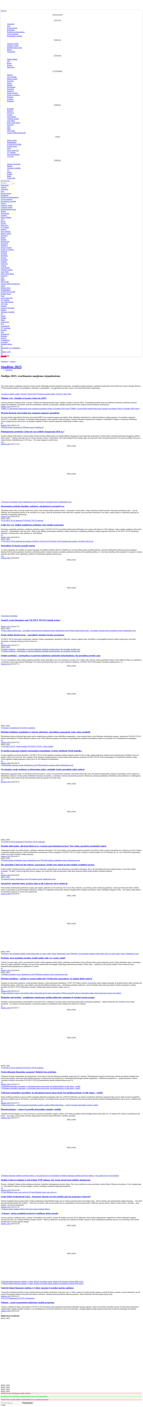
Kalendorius (5, 326)
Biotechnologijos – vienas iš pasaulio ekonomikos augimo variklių (31, 1109)
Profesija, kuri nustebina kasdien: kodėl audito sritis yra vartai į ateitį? (33, 958)
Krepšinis (10, 109)
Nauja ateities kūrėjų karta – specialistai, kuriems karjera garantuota (32, 635)
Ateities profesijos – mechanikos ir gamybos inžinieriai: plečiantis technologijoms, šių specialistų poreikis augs (50, 655)
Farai (9, 148)
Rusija (9, 63)
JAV (8, 61)
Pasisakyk (10, 89)
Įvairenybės (11, 178)
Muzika (9, 166)
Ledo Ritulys (11, 117)
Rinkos (9, 50)
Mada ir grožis (12, 79)
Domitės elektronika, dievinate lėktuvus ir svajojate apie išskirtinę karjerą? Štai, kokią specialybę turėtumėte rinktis (53, 846)
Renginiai (10, 101)
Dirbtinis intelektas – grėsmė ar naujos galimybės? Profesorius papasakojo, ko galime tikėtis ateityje (46, 978)
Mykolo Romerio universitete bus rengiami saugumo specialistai (30, 413)
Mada (9, 176)
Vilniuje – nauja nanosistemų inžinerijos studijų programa (27, 1302)
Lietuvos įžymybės (13, 164)
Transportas (11, 52)
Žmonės (57, 160)
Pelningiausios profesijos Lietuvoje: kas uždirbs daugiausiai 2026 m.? (32, 431)
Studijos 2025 (6, 407)
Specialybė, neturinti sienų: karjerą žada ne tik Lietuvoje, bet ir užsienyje (34, 883)
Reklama (4, 336)
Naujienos (4, 361)
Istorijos (10, 75)
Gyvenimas (57, 71)
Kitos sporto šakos (13, 123)
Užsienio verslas (13, 46)
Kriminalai (11, 30)
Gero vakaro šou (13, 150)
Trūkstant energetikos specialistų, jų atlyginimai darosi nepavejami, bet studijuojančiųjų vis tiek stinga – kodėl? (52, 1093)
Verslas (57, 40)
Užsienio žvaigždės (14, 168)
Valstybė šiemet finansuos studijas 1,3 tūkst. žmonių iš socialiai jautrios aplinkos (37, 1288)
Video (57, 137)
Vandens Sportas (13, 119)
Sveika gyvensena (13, 95)
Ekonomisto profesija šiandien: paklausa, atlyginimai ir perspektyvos (32, 506)
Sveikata (10, 99)
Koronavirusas (12, 28)
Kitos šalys (11, 67)
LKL (9, 127)
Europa (9, 65)
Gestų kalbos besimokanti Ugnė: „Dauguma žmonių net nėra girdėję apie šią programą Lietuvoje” (46, 1196)
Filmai (9, 172)
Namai (9, 83)
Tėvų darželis (12, 77)
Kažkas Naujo (12, 146)
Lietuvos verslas (12, 44)
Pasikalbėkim (11, 142)
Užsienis (57, 55)
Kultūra (9, 174)
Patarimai (10, 91)
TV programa (6, 328)
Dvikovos (10, 113)
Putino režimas (12, 59)
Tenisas (9, 115)
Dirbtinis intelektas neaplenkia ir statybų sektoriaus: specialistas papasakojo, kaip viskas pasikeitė (45, 732)
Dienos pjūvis (12, 140)
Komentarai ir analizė (14, 36)
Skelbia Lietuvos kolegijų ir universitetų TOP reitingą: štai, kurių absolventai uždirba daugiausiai (45, 1180)
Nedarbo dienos (6, 344)
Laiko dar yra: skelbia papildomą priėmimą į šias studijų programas (32, 525)
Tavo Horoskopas (13, 154)
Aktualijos (10, 24)
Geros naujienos (12, 34)
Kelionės (10, 97)
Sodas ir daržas (12, 93)
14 (2, 442)
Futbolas (10, 111)
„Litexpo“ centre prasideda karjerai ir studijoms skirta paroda (29, 1213)
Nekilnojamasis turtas (14, 48)
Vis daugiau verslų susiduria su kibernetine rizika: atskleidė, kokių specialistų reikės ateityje (42, 769)
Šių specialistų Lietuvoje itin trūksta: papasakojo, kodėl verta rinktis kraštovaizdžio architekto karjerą (48, 865)
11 (2, 556)
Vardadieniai (5, 340)
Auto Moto (11, 121)
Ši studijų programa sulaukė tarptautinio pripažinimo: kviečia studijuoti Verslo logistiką (41, 751)
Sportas (57, 105)
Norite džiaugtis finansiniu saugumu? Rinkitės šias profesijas (28, 1072)
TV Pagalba (11, 152)
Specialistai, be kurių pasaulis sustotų (18, 545)
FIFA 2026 (11, 131)
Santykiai (10, 81)
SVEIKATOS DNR (14, 144)
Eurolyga (10, 125)
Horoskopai (11, 87)
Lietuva (57, 20)
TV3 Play (10, 156)
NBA (9, 129)
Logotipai (4, 342)
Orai (8, 26)
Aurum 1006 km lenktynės (16, 133)
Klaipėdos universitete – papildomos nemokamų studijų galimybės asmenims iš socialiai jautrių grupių (48, 997)
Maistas (9, 85)
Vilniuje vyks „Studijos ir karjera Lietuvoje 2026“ (24, 398)
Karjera (3, 338)
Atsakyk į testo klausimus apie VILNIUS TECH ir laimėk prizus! (30, 620)
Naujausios (57, 15)
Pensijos (4, 330)
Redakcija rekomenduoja (16, 32)
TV (8, 170)
